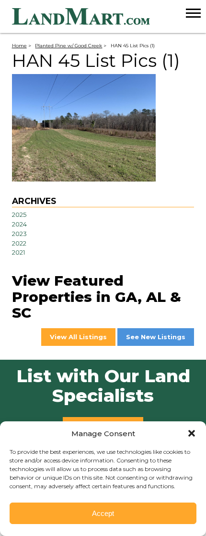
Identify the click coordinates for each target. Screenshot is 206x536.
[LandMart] (109, 16)
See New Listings (155, 337)
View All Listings (78, 337)
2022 (19, 243)
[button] (191, 433)
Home (19, 45)
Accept (103, 513)
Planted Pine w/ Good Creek (68, 45)
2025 (19, 214)
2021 (18, 252)
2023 (19, 233)
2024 (19, 224)
